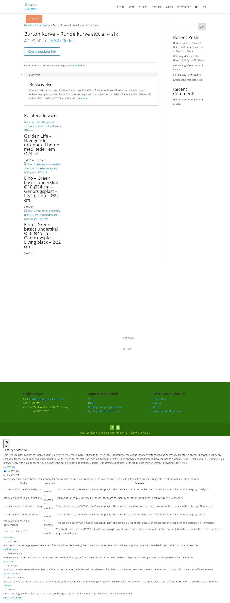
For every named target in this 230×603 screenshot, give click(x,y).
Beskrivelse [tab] (34, 74)
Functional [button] (9, 537)
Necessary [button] (9, 466)
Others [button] (7, 585)
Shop (132, 7)
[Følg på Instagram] (118, 427)
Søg (202, 26)
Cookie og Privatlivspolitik (166, 411)
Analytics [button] (8, 561)
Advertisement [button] (11, 573)
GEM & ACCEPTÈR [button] (13, 597)
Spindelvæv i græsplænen (187, 74)
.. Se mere (81, 98)
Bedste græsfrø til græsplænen (105, 411)
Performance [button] (10, 549)
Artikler (143, 7)
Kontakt (156, 7)
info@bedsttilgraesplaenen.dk (46, 399)
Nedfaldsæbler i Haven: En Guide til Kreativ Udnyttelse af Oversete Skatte (188, 47)
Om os (169, 7)
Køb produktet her (42, 51)
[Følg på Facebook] (112, 427)
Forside (120, 7)
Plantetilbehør (43, 25)
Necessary (13, 470)
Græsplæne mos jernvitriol (188, 79)
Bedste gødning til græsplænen (105, 407)
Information (184, 7)
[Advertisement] (115, 296)
